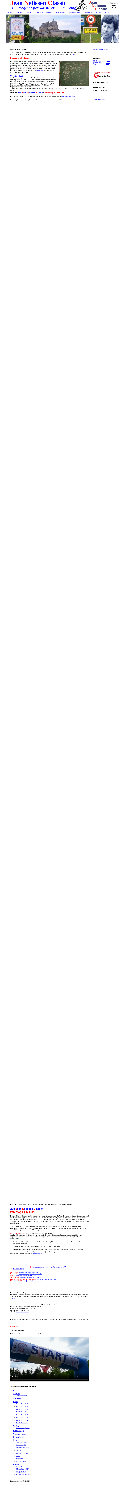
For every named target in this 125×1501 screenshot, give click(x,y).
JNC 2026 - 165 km (22, 1409)
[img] (62, 29)
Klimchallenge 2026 (68, 96)
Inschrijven (48, 12)
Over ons (19, 12)
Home (10, 12)
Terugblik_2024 (21, 1472)
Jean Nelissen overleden (23, 1474)
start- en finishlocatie (22, 1312)
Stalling (18, 1456)
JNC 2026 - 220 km (22, 1404)
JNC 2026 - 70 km (22, 1423)
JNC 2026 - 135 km (22, 1414)
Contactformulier (21, 1395)
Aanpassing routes (21, 1442)
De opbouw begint (18, 1269)
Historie (107, 12)
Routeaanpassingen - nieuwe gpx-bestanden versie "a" (49, 1267)
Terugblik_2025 (21, 1466)
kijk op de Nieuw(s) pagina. (33, 1281)
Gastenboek (29, 12)
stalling (12, 1298)
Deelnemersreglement (22, 1428)
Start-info (19, 1450)
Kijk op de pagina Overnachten (46, 1279)
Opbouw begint (21, 1445)
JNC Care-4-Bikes (22, 1453)
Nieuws (98, 12)
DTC (72, 54)
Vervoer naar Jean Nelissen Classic (26, 1275)
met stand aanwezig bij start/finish (30, 1277)
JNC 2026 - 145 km (22, 1412)
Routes (39, 12)
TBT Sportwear (21, 1461)
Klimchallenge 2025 (22, 1469)
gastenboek (39, 70)
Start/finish (19, 1458)
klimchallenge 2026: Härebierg (28, 1272)
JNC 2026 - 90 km (22, 1420)
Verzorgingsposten (74, 12)
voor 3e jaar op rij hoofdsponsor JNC (30, 1274)
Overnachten (88, 12)
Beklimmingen (60, 12)
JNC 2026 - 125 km (22, 1417)
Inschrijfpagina (37, 1253)
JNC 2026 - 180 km (22, 1406)
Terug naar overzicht (99, 99)
